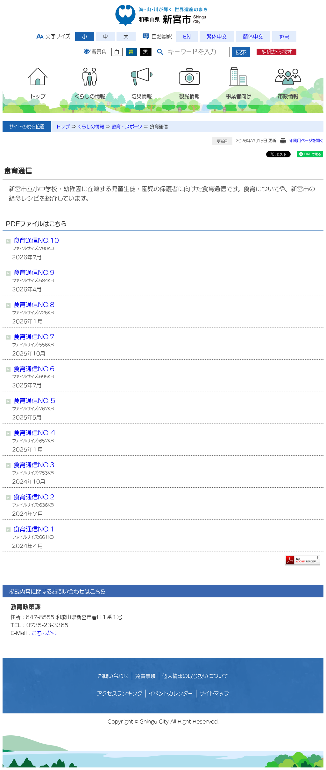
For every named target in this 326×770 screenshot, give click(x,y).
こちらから (44, 633)
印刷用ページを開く (306, 140)
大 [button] (126, 36)
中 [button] (105, 36)
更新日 (222, 141)
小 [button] (84, 36)
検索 (241, 52)
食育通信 (159, 126)
